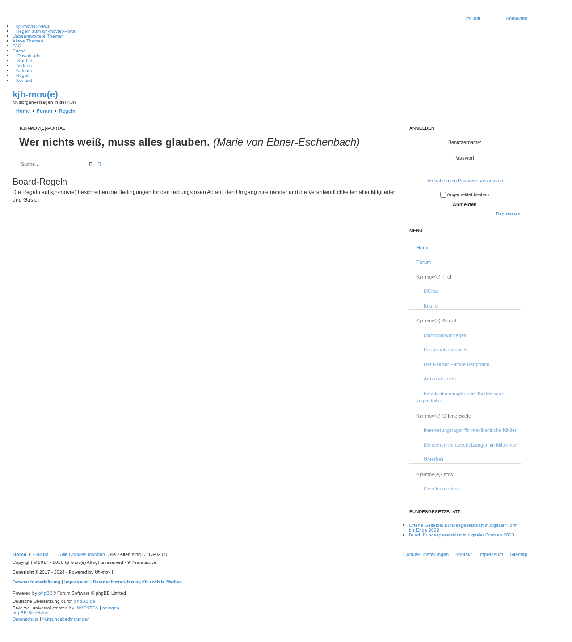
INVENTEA (87, 607)
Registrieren (508, 213)
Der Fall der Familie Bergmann (456, 364)
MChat (431, 291)
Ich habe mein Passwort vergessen (464, 180)
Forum (423, 262)
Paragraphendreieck (446, 349)
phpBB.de (84, 601)
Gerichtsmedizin (441, 488)
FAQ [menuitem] (17, 45)
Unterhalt (433, 459)
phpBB (45, 593)
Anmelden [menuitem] (516, 18)
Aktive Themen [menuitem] (28, 40)
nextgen (110, 607)
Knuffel (431, 305)
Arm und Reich (440, 378)
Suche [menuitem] (19, 50)
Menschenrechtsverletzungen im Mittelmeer (471, 445)
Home (422, 247)
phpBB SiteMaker (31, 612)
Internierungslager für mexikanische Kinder (470, 430)
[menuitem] (473, 18)
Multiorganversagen (445, 335)
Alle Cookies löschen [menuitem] (82, 554)
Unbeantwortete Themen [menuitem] (38, 36)
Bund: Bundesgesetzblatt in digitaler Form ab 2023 (461, 534)
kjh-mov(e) (35, 94)
